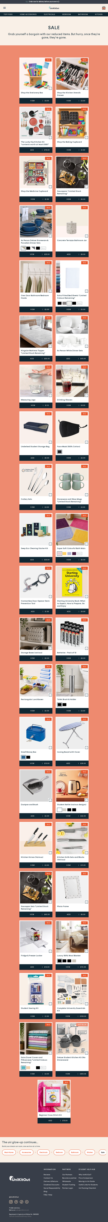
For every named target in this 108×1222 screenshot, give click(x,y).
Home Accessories (28, 14)
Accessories (26, 1152)
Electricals (49, 14)
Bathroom (83, 14)
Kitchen (99, 14)
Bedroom (66, 14)
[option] (58, 2)
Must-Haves (9, 1152)
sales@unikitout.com (22, 1210)
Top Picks (8, 14)
